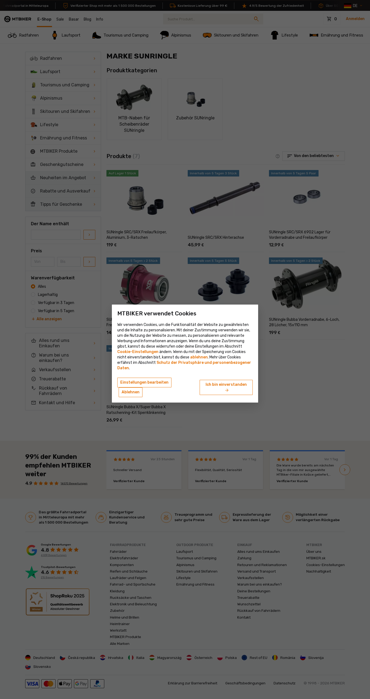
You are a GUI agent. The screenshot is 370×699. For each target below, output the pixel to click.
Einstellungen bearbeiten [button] (144, 382)
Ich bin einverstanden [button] (226, 387)
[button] (199, 357)
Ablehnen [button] (130, 392)
